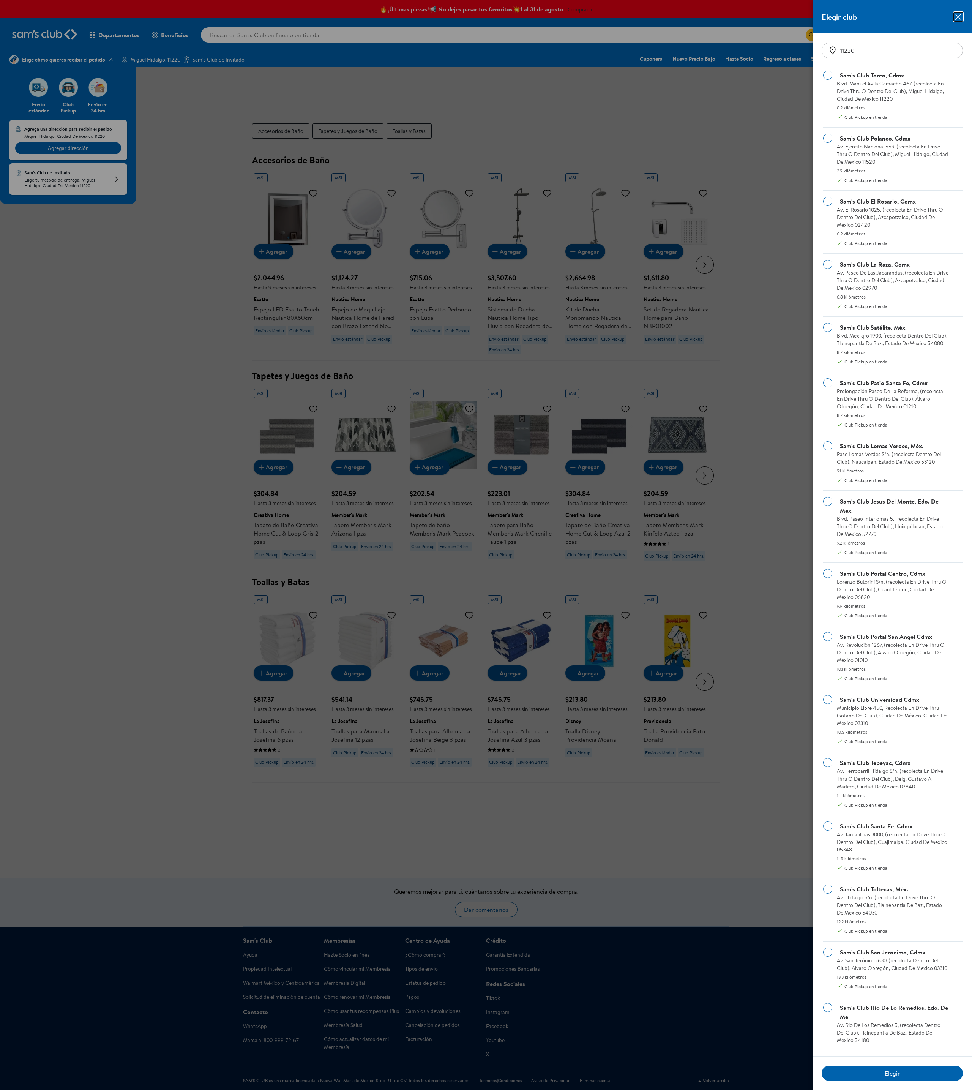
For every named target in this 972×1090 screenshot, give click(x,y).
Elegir (892, 1073)
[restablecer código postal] (832, 50)
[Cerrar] (958, 16)
